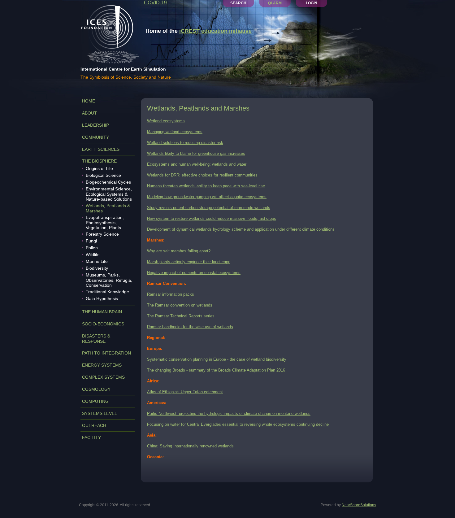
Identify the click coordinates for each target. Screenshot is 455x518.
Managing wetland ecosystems (174, 131)
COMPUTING (95, 401)
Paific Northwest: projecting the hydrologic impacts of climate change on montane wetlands (228, 413)
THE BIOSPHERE (99, 161)
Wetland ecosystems (166, 121)
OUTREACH (94, 425)
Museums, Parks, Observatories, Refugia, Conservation (109, 280)
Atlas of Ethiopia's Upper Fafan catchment (185, 392)
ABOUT (89, 113)
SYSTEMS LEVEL (99, 413)
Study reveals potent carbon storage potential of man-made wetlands (208, 207)
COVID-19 (155, 2)
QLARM (275, 3)
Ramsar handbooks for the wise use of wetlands (190, 326)
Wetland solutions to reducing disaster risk (185, 142)
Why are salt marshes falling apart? (178, 251)
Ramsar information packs (170, 294)
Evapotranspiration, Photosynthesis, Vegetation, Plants (105, 222)
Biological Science (103, 175)
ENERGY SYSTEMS (102, 365)
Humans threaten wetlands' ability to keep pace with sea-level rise (206, 186)
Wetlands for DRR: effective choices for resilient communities (202, 175)
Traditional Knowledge (107, 291)
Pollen (92, 247)
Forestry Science (102, 234)
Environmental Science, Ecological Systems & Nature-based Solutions (109, 194)
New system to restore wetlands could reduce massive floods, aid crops (211, 218)
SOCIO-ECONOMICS (103, 323)
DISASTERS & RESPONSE (96, 338)
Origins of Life (99, 168)
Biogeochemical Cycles (108, 182)
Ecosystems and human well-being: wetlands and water (196, 164)
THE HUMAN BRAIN (102, 311)
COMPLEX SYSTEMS (103, 377)
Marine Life (97, 261)
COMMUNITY (95, 137)
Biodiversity (97, 268)
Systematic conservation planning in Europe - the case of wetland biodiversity (216, 359)
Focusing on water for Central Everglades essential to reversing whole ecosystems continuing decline (238, 424)
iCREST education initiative (215, 31)
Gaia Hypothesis (102, 298)
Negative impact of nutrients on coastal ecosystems (193, 272)
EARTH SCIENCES (100, 149)
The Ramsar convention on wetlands (179, 305)
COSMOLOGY (96, 389)
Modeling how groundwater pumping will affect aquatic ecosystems (206, 196)
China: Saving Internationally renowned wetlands (190, 446)
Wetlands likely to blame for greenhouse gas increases (196, 153)
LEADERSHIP (95, 125)
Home (88, 100)
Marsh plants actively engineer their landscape (188, 261)
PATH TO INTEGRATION (106, 352)
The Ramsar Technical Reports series (180, 316)
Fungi (91, 240)
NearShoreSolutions (359, 505)
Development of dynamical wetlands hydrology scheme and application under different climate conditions (241, 229)
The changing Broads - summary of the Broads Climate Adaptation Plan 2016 (216, 370)
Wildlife (93, 254)
